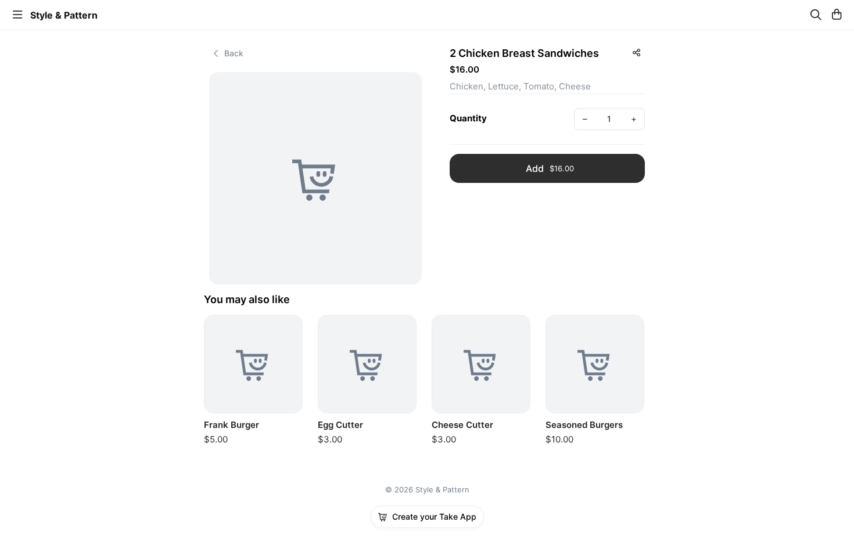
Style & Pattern (64, 15)
